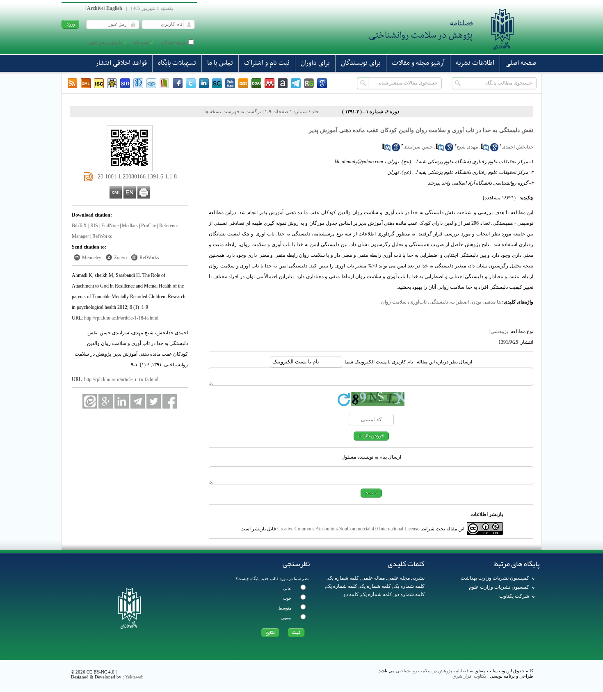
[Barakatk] (138, 83)
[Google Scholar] (322, 83)
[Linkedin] (204, 83)
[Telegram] (296, 83)
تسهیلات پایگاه (177, 63)
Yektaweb (134, 676)
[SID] (125, 83)
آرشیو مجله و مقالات (418, 63)
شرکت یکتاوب (514, 596)
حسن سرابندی (418, 147)
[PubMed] (230, 83)
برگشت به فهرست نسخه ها (232, 111)
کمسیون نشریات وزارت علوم (499, 587)
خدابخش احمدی (517, 147)
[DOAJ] (256, 83)
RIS (94, 225)
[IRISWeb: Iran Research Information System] (151, 83)
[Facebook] (178, 83)
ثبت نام (141, 42)
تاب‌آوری (418, 302)
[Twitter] (191, 83)
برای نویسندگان (361, 63)
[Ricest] (112, 83)
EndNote (110, 225)
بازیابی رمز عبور (104, 42)
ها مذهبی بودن (486, 302)
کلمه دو (351, 594)
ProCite (148, 225)
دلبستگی (438, 302)
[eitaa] (89, 401)
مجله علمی (398, 578)
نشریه (418, 578)
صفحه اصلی (520, 63)
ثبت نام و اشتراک (267, 63)
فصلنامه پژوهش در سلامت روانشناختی (432, 670)
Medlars (130, 225)
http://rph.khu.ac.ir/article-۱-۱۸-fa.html (121, 379)
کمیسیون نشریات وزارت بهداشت (495, 578)
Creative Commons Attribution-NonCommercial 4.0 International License (348, 529)
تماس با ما (220, 63)
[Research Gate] (309, 83)
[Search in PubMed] (485, 150)
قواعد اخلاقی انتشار (121, 63)
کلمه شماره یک (343, 578)
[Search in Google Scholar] (494, 150)
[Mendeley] (269, 83)
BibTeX (79, 225)
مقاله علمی (373, 578)
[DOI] (243, 83)
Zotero (120, 257)
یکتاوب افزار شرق (469, 676)
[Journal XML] (86, 83)
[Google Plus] (105, 401)
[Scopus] (217, 83)
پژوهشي (499, 331)
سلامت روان (394, 302)
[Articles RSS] (73, 83)
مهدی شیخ (467, 147)
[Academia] (283, 83)
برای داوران (315, 63)
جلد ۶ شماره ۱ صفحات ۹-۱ (292, 111)
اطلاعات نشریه (475, 63)
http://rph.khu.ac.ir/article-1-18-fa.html (121, 318)
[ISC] (99, 83)
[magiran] (164, 83)
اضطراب (460, 302)
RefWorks (102, 236)
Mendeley (91, 257)
